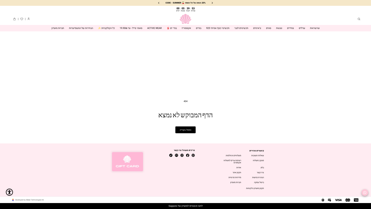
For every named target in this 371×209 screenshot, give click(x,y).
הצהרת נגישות (258, 177)
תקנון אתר (237, 172)
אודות (238, 167)
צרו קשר (260, 172)
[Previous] (212, 3)
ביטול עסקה (259, 182)
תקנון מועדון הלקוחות (255, 188)
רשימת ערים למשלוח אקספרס (232, 161)
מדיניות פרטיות (235, 177)
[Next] (159, 3)
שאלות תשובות (257, 155)
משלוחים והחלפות (233, 155)
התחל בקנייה (185, 129)
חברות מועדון (235, 182)
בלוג (262, 167)
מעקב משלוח (258, 160)
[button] (359, 19)
